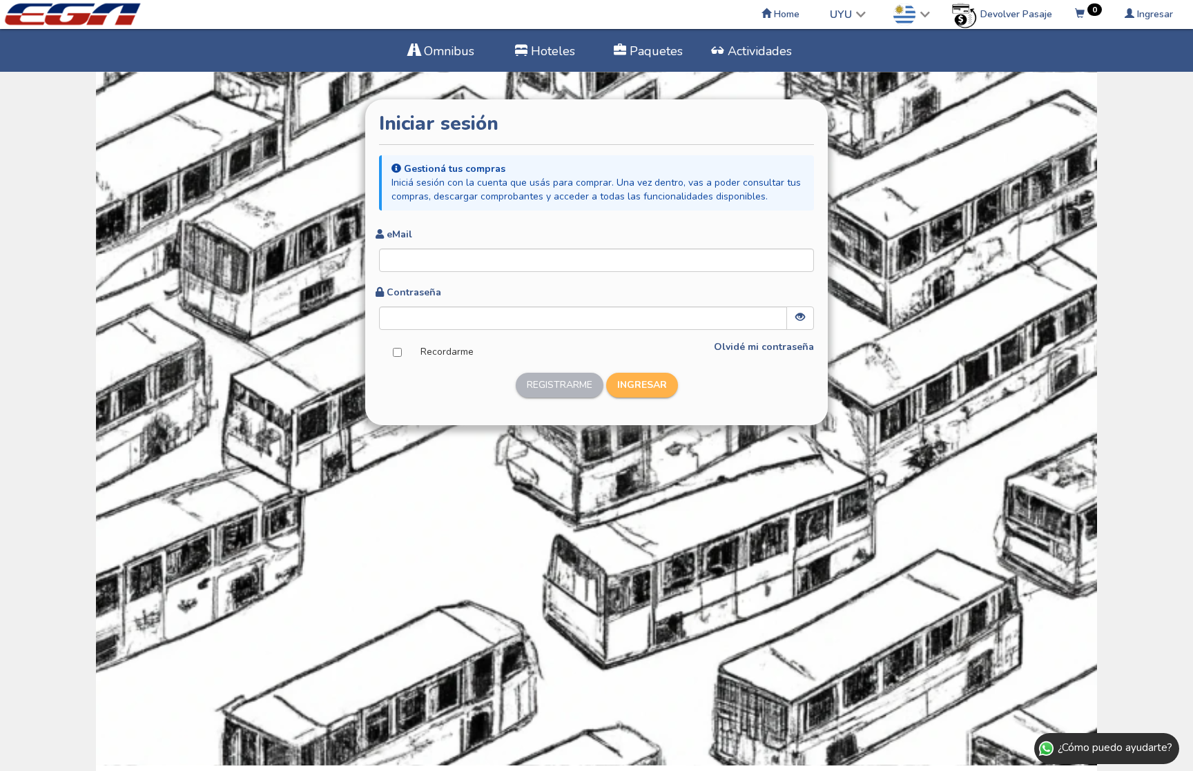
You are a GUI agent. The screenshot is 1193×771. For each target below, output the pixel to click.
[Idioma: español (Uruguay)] (912, 14)
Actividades (758, 51)
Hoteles (551, 51)
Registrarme (559, 384)
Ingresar (1153, 14)
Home (785, 14)
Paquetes (654, 51)
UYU (841, 14)
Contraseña (414, 292)
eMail (399, 234)
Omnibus (447, 51)
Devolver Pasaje (1015, 14)
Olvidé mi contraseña (764, 346)
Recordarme (447, 351)
